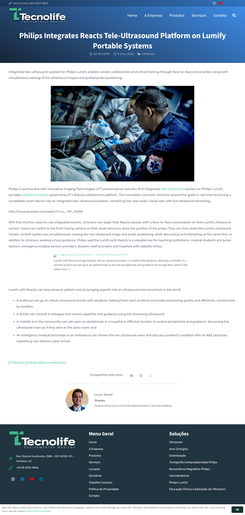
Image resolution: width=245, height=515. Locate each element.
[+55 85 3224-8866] (12, 468)
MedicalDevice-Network (46, 363)
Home (93, 442)
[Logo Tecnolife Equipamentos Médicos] (37, 15)
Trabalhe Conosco (100, 482)
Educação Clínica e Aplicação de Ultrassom (197, 489)
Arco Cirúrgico (178, 449)
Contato (94, 495)
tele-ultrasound (172, 189)
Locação (94, 469)
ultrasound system (35, 195)
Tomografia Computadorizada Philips (193, 462)
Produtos (95, 455)
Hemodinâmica (179, 475)
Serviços (94, 462)
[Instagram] (214, 3)
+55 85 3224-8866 (27, 467)
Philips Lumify (178, 482)
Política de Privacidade (104, 489)
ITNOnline (17, 363)
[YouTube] (220, 3)
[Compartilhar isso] (141, 375)
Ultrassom (149, 54)
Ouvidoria (95, 475)
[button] (234, 15)
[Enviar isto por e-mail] (131, 375)
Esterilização (177, 455)
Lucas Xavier (103, 395)
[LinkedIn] (233, 3)
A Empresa (96, 449)
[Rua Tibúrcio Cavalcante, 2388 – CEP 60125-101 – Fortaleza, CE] (12, 459)
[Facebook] (227, 3)
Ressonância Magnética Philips (189, 469)
